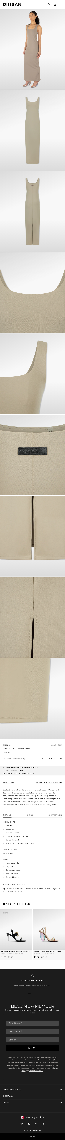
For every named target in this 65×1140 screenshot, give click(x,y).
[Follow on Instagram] (29, 1123)
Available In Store (52, 759)
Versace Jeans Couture (12, 954)
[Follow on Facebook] (21, 1123)
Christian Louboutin (44, 954)
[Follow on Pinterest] (36, 1123)
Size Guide (8, 782)
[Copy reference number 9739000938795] (24, 758)
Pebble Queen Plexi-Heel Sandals (47, 951)
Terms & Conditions (36, 1071)
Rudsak (7, 745)
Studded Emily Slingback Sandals (15, 951)
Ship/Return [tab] (55, 815)
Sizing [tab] (30, 815)
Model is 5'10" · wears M (49, 782)
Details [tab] (7, 815)
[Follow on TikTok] (43, 1123)
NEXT (32, 1048)
